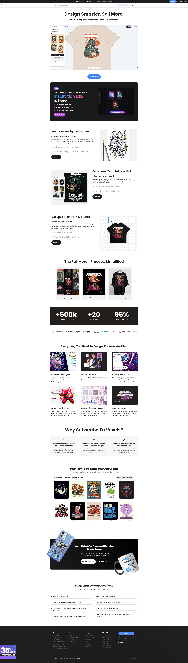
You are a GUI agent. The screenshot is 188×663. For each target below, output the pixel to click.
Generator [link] (122, 408)
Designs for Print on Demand (60, 645)
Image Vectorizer (106, 641)
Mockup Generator (107, 639)
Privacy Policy (72, 639)
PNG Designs (56, 639)
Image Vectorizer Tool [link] (59, 408)
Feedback (88, 644)
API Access (88, 641)
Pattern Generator (107, 645)
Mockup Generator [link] (89, 374)
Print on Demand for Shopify (60, 648)
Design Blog (56, 635)
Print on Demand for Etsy (59, 646)
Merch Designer (106, 635)
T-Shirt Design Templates (59, 641)
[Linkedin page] (134, 658)
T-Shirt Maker (105, 643)
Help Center (72, 641)
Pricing (173, 1)
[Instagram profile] (123, 658)
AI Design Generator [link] (121, 374)
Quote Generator (106, 647)
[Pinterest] (129, 658)
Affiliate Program (90, 637)
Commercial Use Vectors (59, 643)
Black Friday (88, 646)
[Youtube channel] (131, 658)
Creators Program (90, 635)
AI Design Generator (107, 637)
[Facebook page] (126, 658)
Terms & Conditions (74, 637)
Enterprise (88, 639)
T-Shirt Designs (57, 637)
